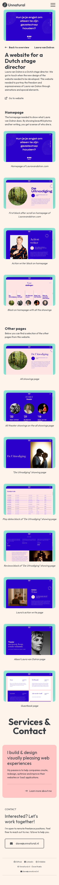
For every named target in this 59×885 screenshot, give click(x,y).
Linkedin (29, 862)
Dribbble (41, 862)
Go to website (16, 98)
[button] (53, 4)
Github (19, 862)
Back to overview (19, 47)
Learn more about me (40, 790)
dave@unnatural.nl (27, 843)
